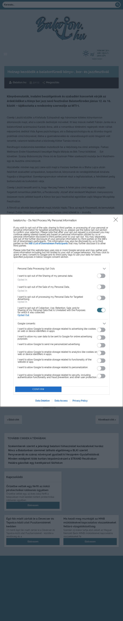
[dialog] (61, 310)
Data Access (61, 400)
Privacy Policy (80, 400)
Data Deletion (42, 400)
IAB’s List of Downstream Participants (48, 243)
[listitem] (61, 268)
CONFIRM (38, 389)
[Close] (117, 221)
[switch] (101, 276)
